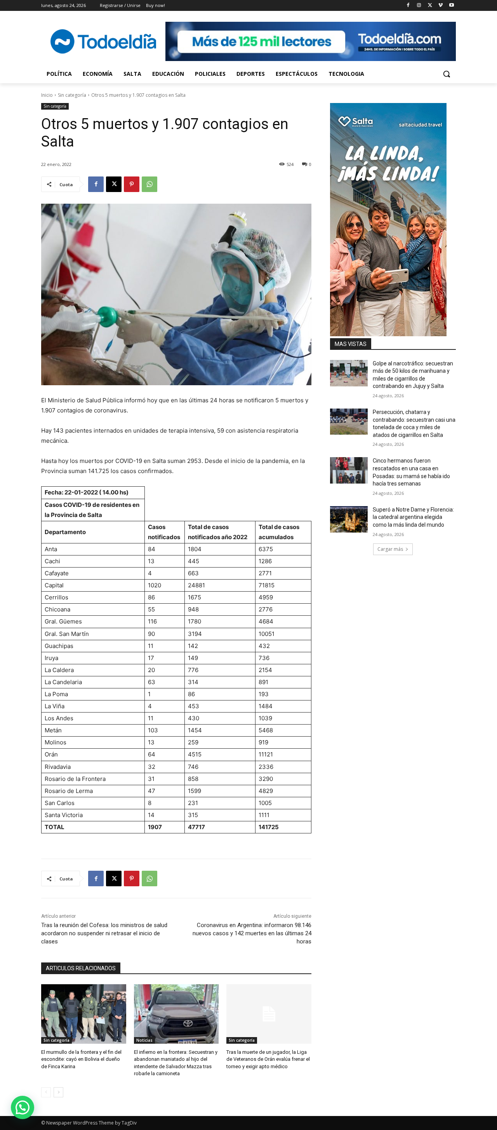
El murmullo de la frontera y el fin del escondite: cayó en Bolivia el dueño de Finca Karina (81, 1059)
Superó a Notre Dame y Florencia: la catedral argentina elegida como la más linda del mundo (413, 517)
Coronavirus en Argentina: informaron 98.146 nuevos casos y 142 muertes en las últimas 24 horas (252, 933)
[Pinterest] (131, 184)
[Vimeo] (440, 5)
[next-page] (58, 1092)
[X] (430, 5)
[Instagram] (419, 5)
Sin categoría (72, 95)
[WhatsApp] (149, 184)
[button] (446, 74)
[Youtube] (451, 5)
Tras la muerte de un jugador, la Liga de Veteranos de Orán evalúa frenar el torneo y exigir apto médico (268, 1059)
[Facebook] (408, 5)
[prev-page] (46, 1092)
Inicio (47, 95)
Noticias (144, 1040)
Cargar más (390, 549)
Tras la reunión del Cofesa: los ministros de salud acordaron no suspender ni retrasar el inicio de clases (104, 933)
